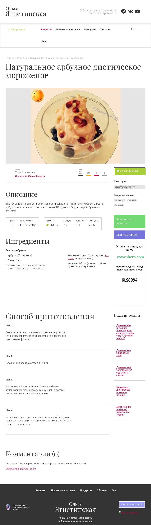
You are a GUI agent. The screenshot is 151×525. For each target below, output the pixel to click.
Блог (44, 41)
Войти (32, 468)
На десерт (119, 205)
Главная (10, 58)
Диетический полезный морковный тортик (123, 410)
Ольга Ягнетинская (25, 172)
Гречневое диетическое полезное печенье (123, 391)
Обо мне (105, 29)
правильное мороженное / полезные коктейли (125, 187)
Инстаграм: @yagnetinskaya (30, 176)
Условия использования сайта (77, 518)
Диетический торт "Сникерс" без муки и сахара (124, 371)
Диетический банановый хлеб (123, 353)
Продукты (90, 29)
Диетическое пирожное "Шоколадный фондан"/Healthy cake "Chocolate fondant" (125, 332)
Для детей (132, 200)
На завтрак (119, 200)
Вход (133, 29)
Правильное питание (68, 29)
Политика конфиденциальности (76, 521)
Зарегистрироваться (17, 468)
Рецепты (46, 29)
